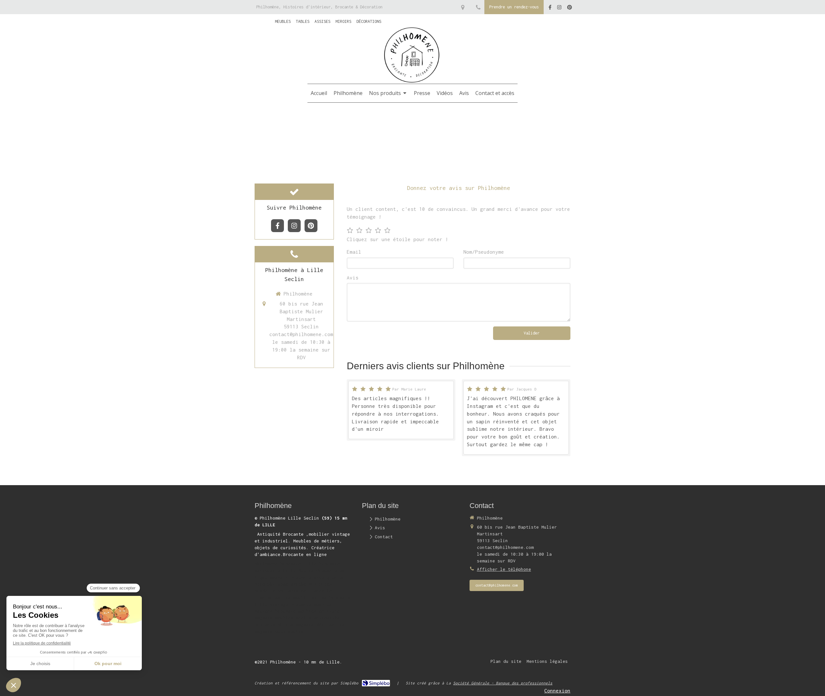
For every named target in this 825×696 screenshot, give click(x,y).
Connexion (557, 690)
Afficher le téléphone (504, 569)
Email (354, 252)
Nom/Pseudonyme (483, 252)
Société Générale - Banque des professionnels (502, 683)
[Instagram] (559, 8)
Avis (352, 277)
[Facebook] (549, 8)
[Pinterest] (569, 8)
